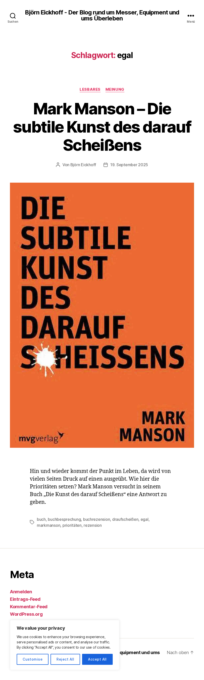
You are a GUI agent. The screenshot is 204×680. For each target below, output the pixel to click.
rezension (93, 525)
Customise (33, 659)
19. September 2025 (129, 164)
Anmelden (21, 591)
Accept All (97, 659)
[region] (64, 645)
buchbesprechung (64, 519)
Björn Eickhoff (83, 164)
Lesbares (90, 89)
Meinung (114, 89)
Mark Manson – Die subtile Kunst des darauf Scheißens (102, 126)
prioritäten (72, 525)
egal (145, 519)
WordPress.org (26, 614)
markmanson (48, 525)
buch (41, 519)
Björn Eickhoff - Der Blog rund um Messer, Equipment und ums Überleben (102, 15)
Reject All (65, 659)
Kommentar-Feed (29, 606)
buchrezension (96, 519)
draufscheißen (125, 519)
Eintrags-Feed (25, 599)
